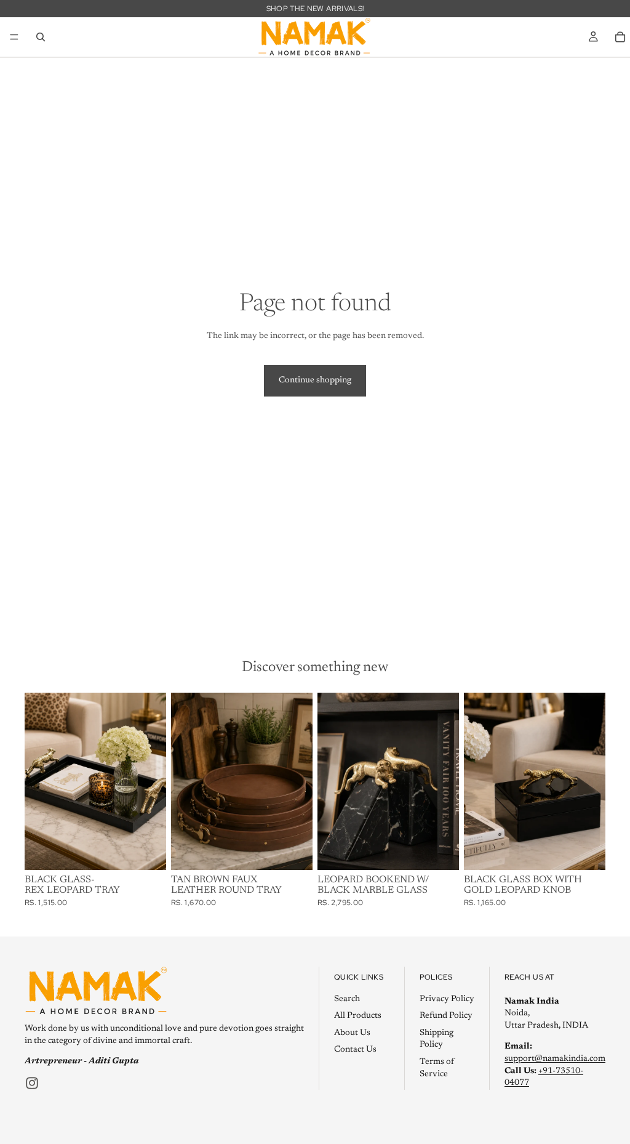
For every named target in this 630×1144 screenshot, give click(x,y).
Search (347, 999)
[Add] (147, 851)
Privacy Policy (447, 999)
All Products (357, 1016)
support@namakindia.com (554, 1059)
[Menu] (14, 37)
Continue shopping (315, 380)
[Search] (40, 36)
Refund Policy (446, 1016)
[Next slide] (299, 781)
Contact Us (355, 1050)
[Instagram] (32, 1083)
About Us (352, 1033)
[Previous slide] (184, 781)
